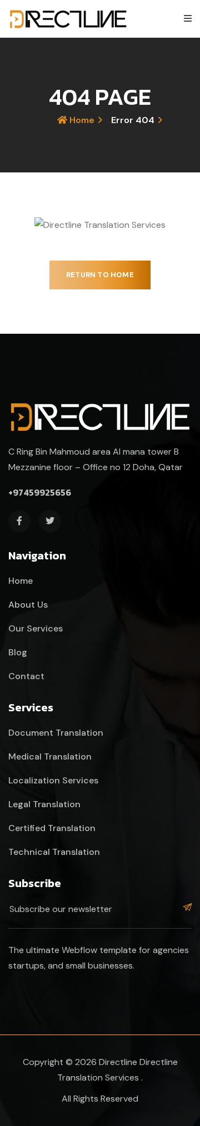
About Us (28, 604)
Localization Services (53, 780)
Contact (26, 676)
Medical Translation (50, 756)
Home (80, 120)
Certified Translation (52, 828)
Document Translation (55, 732)
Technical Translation (54, 852)
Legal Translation (44, 804)
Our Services (35, 628)
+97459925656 (39, 492)
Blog (17, 652)
